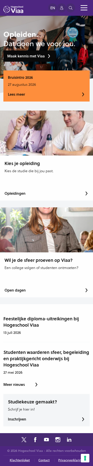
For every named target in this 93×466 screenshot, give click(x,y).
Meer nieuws (14, 384)
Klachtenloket (20, 460)
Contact (44, 460)
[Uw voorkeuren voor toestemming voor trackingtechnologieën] (85, 458)
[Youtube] (46, 440)
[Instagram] (57, 440)
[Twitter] (23, 440)
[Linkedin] (69, 440)
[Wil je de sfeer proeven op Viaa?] (46, 229)
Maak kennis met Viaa (26, 56)
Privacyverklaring (70, 460)
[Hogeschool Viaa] (13, 11)
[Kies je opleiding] (46, 133)
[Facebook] (35, 440)
